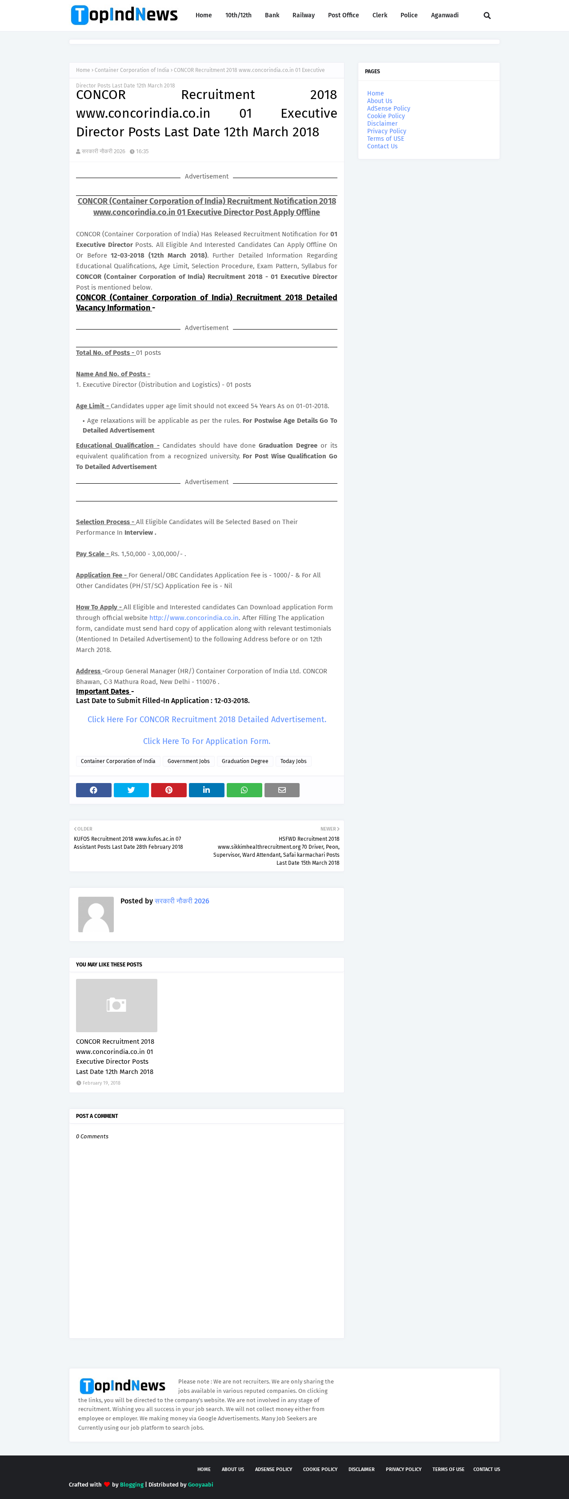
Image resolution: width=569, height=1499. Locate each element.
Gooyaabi (200, 1484)
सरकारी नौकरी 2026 (103, 151)
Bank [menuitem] (272, 15)
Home (83, 70)
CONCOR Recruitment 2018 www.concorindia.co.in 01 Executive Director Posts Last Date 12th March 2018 (115, 1057)
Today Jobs (293, 761)
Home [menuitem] (204, 15)
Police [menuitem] (409, 15)
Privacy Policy (386, 131)
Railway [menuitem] (304, 15)
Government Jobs (189, 761)
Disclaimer (382, 123)
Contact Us (382, 146)
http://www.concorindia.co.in (194, 618)
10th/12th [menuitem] (238, 15)
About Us (380, 101)
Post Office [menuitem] (343, 15)
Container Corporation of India (132, 70)
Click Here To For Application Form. (206, 741)
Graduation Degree (245, 761)
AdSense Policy (388, 108)
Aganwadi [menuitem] (445, 15)
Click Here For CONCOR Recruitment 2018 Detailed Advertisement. (207, 719)
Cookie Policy (386, 116)
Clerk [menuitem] (380, 15)
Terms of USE (385, 139)
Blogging (132, 1484)
